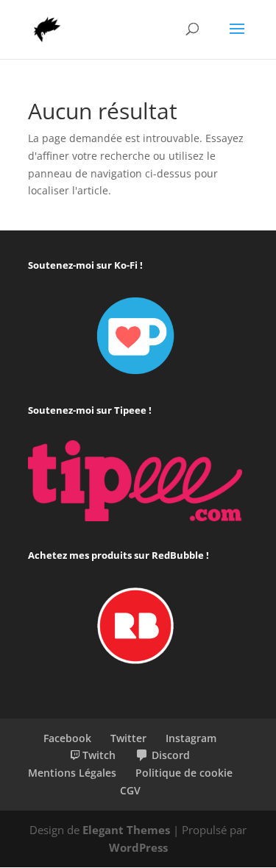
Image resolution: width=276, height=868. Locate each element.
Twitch (99, 755)
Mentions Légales (72, 773)
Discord (171, 755)
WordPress (138, 847)
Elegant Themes (126, 829)
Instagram (191, 738)
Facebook (67, 738)
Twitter (128, 738)
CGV (130, 790)
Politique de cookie (184, 773)
